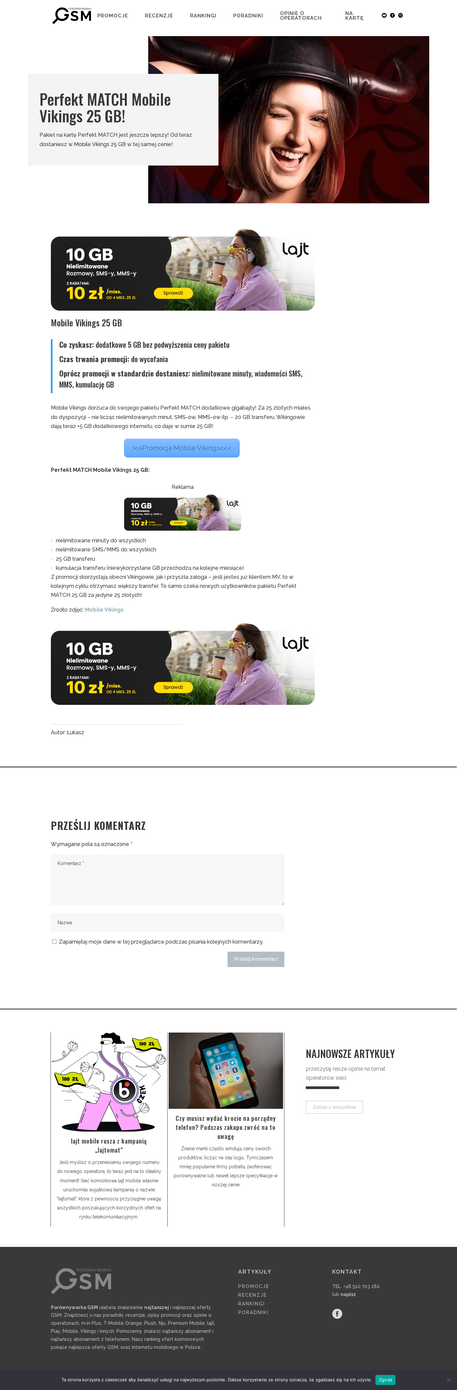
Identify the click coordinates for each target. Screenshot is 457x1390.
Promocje (112, 16)
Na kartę (354, 16)
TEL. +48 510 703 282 (356, 1286)
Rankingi (203, 16)
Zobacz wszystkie (334, 1107)
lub (344, 1294)
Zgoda (385, 1379)
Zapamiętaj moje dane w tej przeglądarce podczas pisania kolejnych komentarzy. (161, 942)
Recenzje (159, 16)
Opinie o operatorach (301, 16)
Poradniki (248, 16)
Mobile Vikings (104, 610)
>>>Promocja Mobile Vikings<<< (181, 448)
